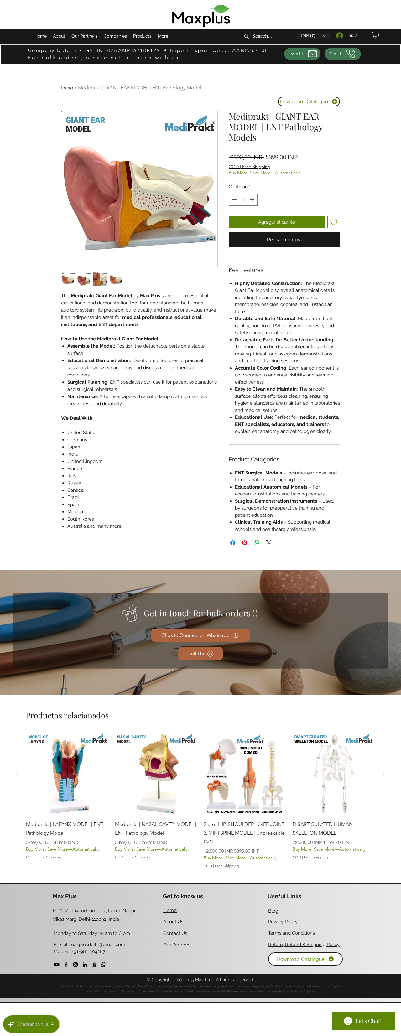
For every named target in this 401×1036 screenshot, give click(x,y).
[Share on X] (268, 542)
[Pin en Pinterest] (244, 542)
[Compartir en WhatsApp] (256, 542)
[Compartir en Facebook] (233, 542)
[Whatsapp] (104, 964)
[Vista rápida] (67, 773)
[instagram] (75, 964)
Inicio (67, 88)
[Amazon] (94, 964)
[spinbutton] (243, 199)
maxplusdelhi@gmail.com (97, 944)
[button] (314, 36)
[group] (200, 800)
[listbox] (314, 36)
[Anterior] (17, 773)
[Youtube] (57, 964)
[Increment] (252, 199)
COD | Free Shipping (249, 166)
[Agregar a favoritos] (333, 222)
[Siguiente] (384, 773)
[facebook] (66, 964)
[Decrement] (234, 199)
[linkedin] (85, 964)
